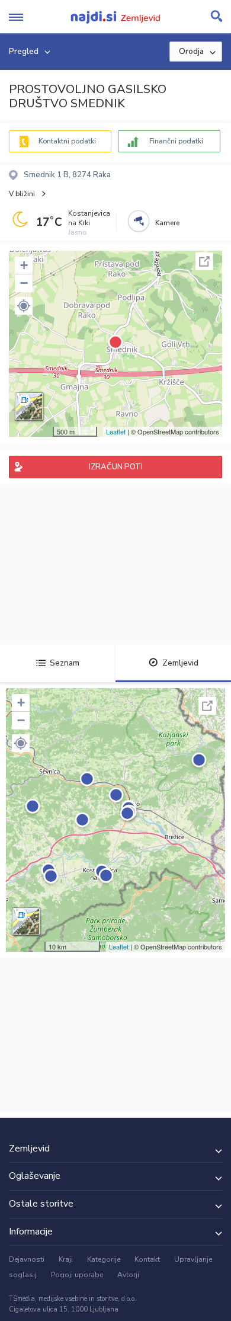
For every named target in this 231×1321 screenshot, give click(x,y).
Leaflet (116, 431)
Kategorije (103, 1259)
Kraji (66, 1259)
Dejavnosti (26, 1259)
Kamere (167, 223)
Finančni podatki (176, 141)
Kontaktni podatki (67, 141)
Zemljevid (180, 663)
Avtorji (128, 1275)
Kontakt (147, 1259)
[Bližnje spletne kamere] (138, 221)
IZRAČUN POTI (116, 467)
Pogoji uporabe (77, 1275)
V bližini (22, 194)
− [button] (24, 283)
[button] (24, 306)
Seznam (64, 663)
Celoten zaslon (204, 261)
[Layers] (29, 407)
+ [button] (24, 265)
